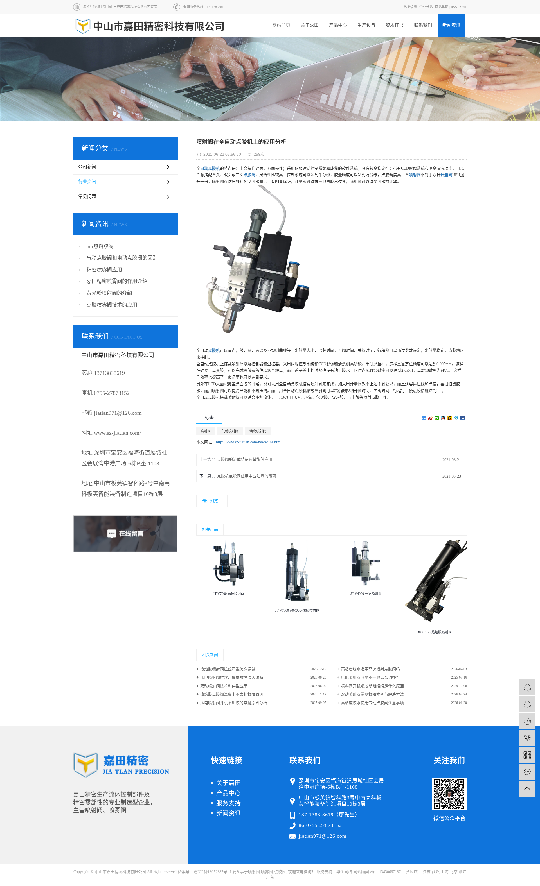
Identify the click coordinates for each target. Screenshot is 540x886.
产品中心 (338, 25)
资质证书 (395, 25)
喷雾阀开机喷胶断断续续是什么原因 (372, 686)
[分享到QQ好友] (443, 418)
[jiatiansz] (527, 721)
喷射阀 (206, 431)
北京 (454, 872)
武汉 (436, 872)
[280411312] (527, 704)
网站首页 (281, 25)
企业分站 (426, 7)
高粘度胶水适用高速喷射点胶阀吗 (370, 669)
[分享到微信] (437, 418)
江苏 (427, 872)
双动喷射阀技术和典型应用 (224, 686)
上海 (445, 872)
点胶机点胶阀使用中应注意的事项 (246, 476)
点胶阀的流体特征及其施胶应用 (244, 459)
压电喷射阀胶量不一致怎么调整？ (370, 678)
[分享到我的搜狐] (449, 418)
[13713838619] (527, 738)
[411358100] (527, 687)
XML (463, 7)
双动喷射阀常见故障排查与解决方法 (372, 694)
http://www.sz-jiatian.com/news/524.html (249, 442)
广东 (270, 877)
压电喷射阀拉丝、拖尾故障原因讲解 (231, 678)
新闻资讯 (451, 25)
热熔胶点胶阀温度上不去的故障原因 (231, 694)
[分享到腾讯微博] (456, 418)
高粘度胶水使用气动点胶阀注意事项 (372, 703)
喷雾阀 (267, 872)
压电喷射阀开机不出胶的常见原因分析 (233, 703)
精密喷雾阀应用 (104, 270)
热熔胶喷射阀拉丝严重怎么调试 (227, 669)
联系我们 (423, 25)
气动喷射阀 (230, 431)
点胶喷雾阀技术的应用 (112, 305)
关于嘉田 (310, 25)
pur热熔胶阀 (100, 246)
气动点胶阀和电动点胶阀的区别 (122, 258)
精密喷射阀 (257, 431)
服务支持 (228, 803)
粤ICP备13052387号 (210, 872)
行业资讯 (87, 181)
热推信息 (410, 7)
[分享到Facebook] (462, 418)
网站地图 (442, 7)
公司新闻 (87, 166)
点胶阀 (280, 872)
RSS (454, 7)
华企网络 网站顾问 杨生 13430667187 (368, 872)
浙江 (463, 872)
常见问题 (87, 196)
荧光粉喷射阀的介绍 (109, 293)
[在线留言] (527, 772)
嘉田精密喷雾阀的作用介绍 (117, 281)
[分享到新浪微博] (430, 418)
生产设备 (366, 25)
